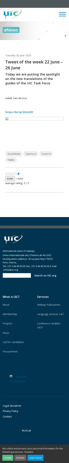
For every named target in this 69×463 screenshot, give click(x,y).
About (6, 304)
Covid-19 (46, 153)
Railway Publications (48, 304)
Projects (7, 323)
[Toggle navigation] (62, 16)
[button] (40, 14)
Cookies (7, 416)
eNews (11, 30)
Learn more (35, 457)
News (6, 333)
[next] (63, 44)
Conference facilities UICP (48, 325)
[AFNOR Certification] (18, 379)
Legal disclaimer (12, 405)
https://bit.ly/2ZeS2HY (19, 112)
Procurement (10, 351)
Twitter (11, 159)
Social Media (14, 153)
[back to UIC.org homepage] (12, 14)
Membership (10, 314)
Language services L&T (50, 314)
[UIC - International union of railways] (13, 239)
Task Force (30, 153)
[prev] (49, 44)
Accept (7, 457)
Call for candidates (13, 342)
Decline (20, 457)
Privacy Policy (10, 411)
